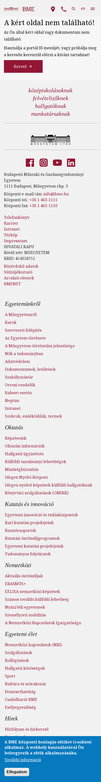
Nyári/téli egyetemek (25, 607)
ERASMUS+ (15, 583)
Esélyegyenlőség (20, 707)
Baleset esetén (18, 392)
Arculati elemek (19, 278)
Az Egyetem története (25, 338)
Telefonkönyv (16, 217)
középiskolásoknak (50, 90)
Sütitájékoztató (18, 272)
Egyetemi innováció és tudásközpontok (41, 515)
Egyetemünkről (22, 304)
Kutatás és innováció (29, 504)
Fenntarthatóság (20, 691)
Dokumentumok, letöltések (30, 369)
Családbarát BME (21, 699)
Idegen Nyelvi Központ (26, 477)
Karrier (11, 223)
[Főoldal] (50, 139)
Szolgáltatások (18, 652)
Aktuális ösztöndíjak (24, 576)
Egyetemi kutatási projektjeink (34, 546)
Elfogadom (17, 772)
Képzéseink (15, 438)
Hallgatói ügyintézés (24, 453)
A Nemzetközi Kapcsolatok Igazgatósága (43, 622)
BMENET (12, 283)
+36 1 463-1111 (43, 199)
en (83, 8)
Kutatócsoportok (20, 530)
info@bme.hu (56, 194)
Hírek (11, 718)
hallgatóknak (50, 106)
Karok (10, 322)
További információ (22, 759)
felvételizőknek (50, 98)
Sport (10, 676)
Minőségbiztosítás (21, 469)
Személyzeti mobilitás (25, 615)
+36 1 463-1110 (43, 205)
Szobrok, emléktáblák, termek (33, 416)
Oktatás (14, 427)
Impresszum (15, 240)
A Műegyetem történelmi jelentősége (40, 346)
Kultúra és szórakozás (25, 684)
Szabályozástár (19, 377)
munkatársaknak (50, 114)
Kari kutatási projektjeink (29, 522)
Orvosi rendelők (20, 385)
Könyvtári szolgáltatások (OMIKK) (36, 493)
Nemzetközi (18, 565)
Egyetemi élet (21, 634)
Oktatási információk (25, 446)
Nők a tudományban (24, 353)
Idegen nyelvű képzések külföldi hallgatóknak (48, 485)
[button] (53, 8)
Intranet (12, 229)
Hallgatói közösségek (25, 668)
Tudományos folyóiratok (28, 554)
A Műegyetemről (21, 314)
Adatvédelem (17, 361)
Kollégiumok (17, 660)
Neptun (12, 400)
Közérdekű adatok (21, 266)
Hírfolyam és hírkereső (27, 729)
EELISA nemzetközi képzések (32, 591)
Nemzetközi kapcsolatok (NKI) (33, 644)
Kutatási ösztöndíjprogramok (32, 538)
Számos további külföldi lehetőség (37, 599)
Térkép (10, 235)
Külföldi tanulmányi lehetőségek (35, 461)
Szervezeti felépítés (23, 330)
